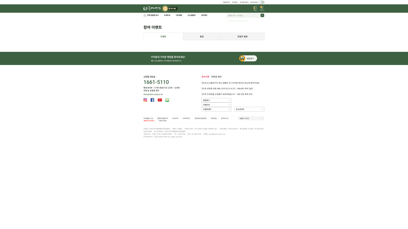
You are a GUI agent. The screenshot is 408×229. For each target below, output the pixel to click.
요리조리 (175, 118)
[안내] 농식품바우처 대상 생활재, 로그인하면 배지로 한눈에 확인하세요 (230, 82)
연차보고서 (224, 118)
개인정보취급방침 (200, 118)
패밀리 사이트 (244, 118)
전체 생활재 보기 (153, 15)
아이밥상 (234, 2)
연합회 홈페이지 (162, 118)
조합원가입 (226, 2)
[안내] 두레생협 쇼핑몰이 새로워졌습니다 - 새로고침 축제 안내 (227, 94)
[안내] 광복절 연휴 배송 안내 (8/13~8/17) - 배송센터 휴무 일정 (227, 88)
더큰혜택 (179, 15)
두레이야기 (186, 118)
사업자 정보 (162, 120)
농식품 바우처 (244, 2)
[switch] (262, 2)
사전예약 (204, 15)
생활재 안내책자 (148, 120)
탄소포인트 (240, 109)
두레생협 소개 (148, 118)
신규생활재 (191, 15)
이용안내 (206, 104)
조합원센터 (207, 109)
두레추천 (167, 15)
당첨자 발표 (242, 36)
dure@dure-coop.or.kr (153, 94)
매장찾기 (206, 100)
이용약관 (214, 118)
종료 (202, 36)
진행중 (163, 36)
